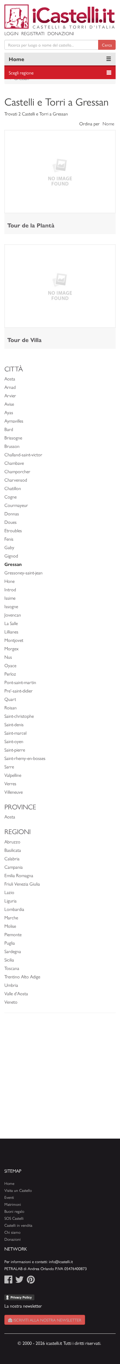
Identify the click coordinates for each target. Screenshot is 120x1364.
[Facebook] (8, 1281)
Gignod (11, 555)
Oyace (10, 665)
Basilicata (12, 850)
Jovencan (12, 614)
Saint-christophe (19, 716)
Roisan (10, 707)
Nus (8, 656)
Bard (8, 429)
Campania (13, 866)
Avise (9, 403)
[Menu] (109, 59)
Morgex (11, 648)
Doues (10, 522)
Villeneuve (13, 791)
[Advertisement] (60, 1079)
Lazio (9, 892)
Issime (9, 597)
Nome (108, 123)
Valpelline (12, 775)
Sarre (9, 766)
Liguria (10, 900)
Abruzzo (12, 841)
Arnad (10, 387)
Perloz (10, 673)
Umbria (11, 985)
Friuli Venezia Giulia (22, 883)
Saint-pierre (14, 749)
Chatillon (12, 488)
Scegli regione (21, 72)
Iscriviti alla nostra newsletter (46, 1320)
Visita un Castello (18, 1190)
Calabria (12, 858)
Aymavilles (13, 420)
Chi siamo (12, 1232)
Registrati (33, 33)
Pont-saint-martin (20, 682)
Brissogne (13, 437)
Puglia (9, 942)
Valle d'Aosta (16, 993)
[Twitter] (19, 1281)
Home (16, 59)
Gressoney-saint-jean (23, 572)
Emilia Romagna (18, 875)
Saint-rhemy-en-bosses (24, 758)
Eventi (9, 1197)
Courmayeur (16, 505)
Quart (10, 699)
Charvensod (15, 479)
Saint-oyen (13, 741)
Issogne (11, 606)
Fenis (8, 538)
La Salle (11, 623)
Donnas (11, 513)
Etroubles (13, 530)
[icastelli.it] (60, 16)
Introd (10, 589)
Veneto (10, 1001)
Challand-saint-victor (23, 454)
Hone (9, 581)
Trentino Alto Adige (22, 976)
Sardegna (12, 951)
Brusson (12, 446)
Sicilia (9, 959)
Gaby (9, 547)
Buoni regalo (14, 1211)
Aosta (9, 378)
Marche (11, 917)
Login (11, 33)
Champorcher (17, 471)
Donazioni (60, 33)
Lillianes (11, 631)
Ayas (8, 412)
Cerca (107, 45)
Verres (10, 783)
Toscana (11, 968)
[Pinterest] (31, 1281)
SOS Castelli (14, 1218)
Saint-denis (14, 724)
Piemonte (13, 934)
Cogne (10, 496)
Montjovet (13, 640)
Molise (10, 926)
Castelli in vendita (18, 1225)
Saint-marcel (15, 732)
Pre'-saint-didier (18, 690)
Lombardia (14, 909)
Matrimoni (12, 1204)
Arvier (10, 395)
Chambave (14, 463)
